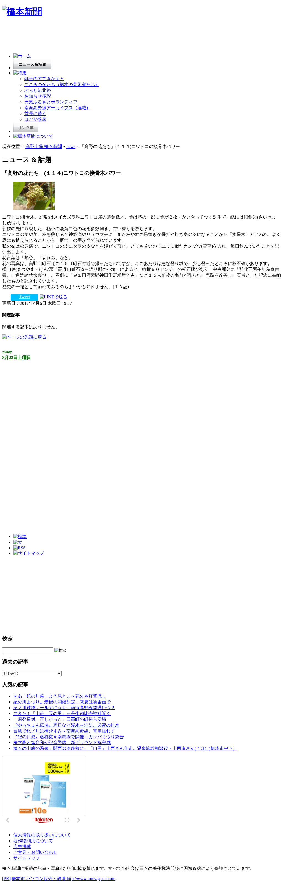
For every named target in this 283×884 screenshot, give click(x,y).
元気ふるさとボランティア (50, 102)
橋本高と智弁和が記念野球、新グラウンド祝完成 (62, 742)
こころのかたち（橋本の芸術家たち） (61, 84)
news (70, 146)
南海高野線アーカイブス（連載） (57, 107)
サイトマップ (26, 858)
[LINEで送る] (53, 296)
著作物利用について (33, 840)
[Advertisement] (102, 36)
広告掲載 (22, 846)
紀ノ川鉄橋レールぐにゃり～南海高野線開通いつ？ (64, 707)
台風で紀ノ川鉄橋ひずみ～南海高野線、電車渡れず (64, 731)
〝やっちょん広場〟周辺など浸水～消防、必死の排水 (66, 725)
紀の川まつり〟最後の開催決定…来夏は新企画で (62, 702)
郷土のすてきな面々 (44, 78)
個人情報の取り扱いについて (42, 835)
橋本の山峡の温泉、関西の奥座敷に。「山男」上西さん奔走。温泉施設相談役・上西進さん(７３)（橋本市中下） (125, 748)
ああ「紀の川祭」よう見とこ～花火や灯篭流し (59, 696)
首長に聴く (35, 113)
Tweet (24, 296)
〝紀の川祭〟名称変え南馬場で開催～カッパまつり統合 (68, 736)
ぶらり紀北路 (37, 90)
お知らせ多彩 (37, 96)
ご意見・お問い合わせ (35, 852)
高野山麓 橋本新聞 (43, 146)
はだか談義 (35, 119)
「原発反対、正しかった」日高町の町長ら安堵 (59, 719)
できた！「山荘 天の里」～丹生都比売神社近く (62, 713)
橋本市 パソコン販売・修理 (39, 878)
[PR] (6, 878)
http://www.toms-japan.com (91, 878)
